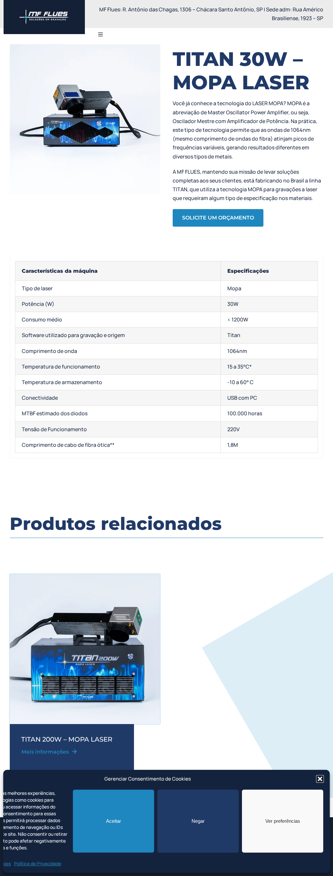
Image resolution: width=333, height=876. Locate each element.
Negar (198, 821)
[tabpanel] (166, 357)
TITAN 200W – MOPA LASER (67, 739)
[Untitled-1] (85, 576)
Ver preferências (282, 821)
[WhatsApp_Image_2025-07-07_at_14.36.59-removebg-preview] (44, 12)
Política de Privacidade (37, 863)
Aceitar (113, 821)
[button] (320, 779)
